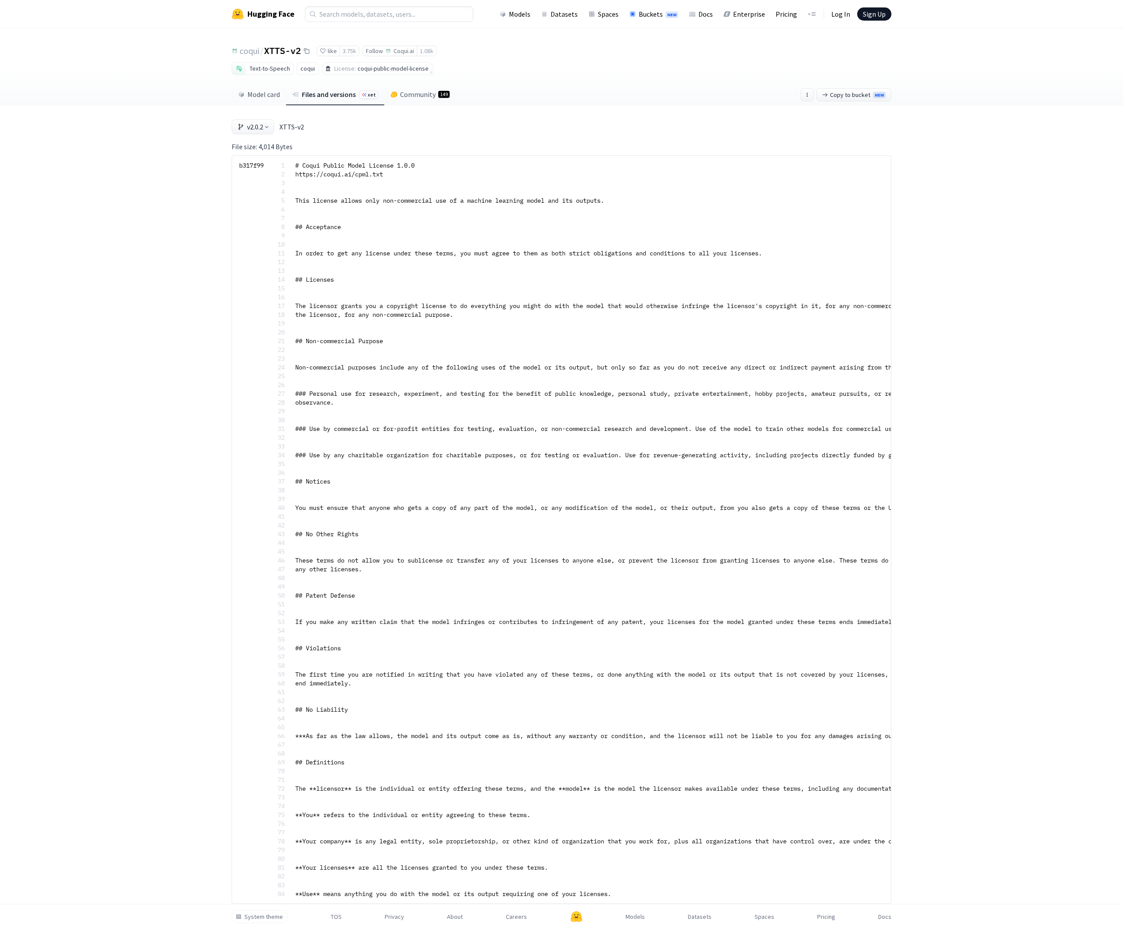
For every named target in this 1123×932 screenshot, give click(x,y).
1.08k (426, 51)
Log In (840, 14)
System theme (263, 917)
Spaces (608, 14)
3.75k (349, 51)
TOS (336, 917)
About (455, 917)
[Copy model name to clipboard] (307, 51)
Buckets (657, 14)
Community (424, 94)
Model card (263, 94)
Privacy (394, 917)
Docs (705, 14)
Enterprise (749, 14)
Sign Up (874, 14)
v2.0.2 (255, 126)
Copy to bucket (857, 95)
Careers (516, 917)
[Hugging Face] (576, 916)
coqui (249, 50)
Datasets (564, 14)
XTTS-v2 (282, 50)
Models (519, 14)
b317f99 (251, 165)
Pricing (786, 14)
